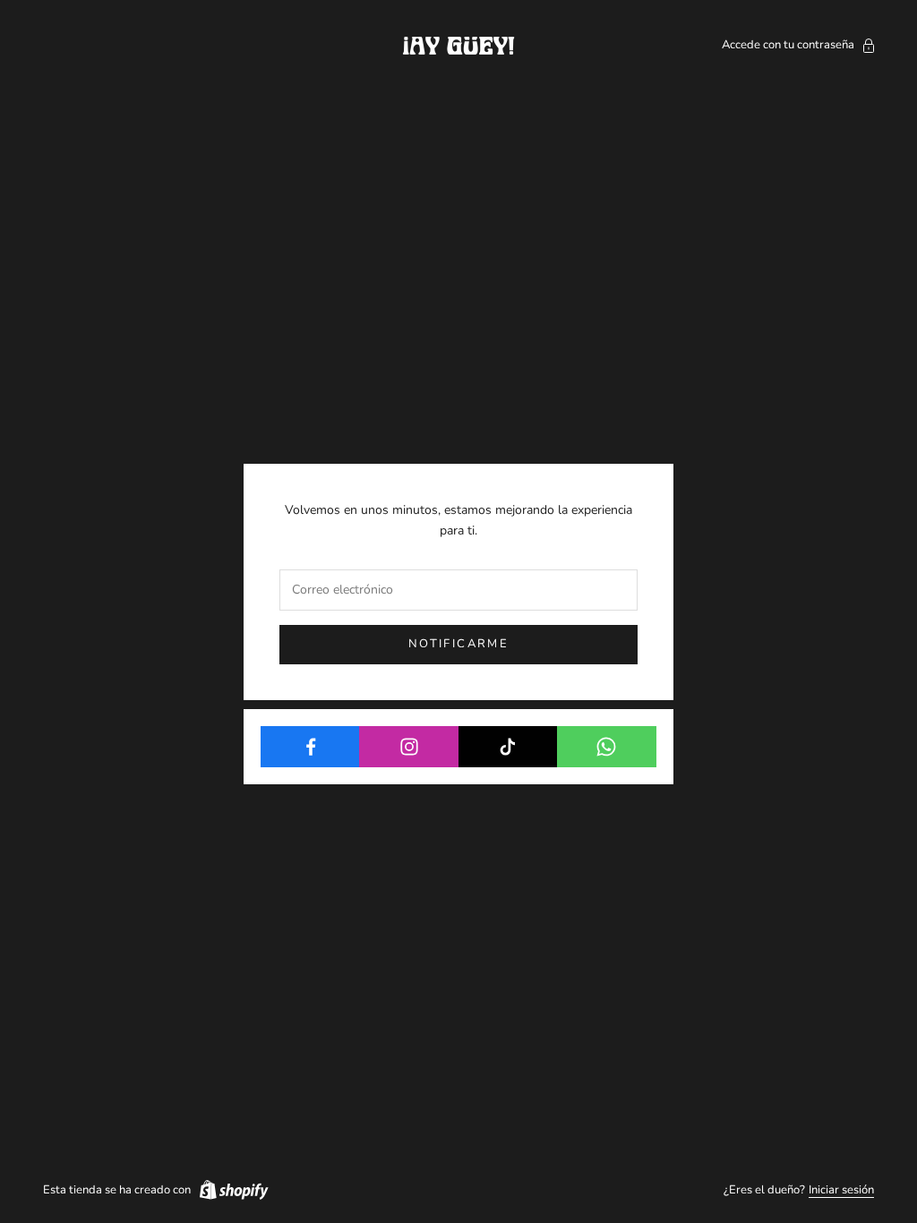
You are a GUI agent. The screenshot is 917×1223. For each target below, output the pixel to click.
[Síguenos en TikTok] (508, 746)
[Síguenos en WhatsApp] (607, 746)
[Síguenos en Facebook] (310, 746)
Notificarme (458, 644)
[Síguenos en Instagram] (409, 746)
